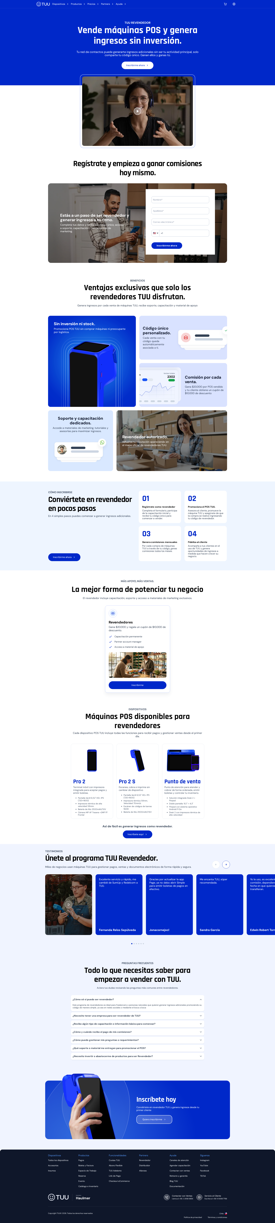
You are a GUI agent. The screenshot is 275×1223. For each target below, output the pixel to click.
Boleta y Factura (86, 1165)
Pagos (81, 1160)
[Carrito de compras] (225, 4)
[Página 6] (143, 943)
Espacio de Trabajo (87, 1170)
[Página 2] (134, 943)
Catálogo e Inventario (88, 1186)
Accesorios (53, 1165)
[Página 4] (138, 943)
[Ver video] (68, 904)
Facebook (204, 1170)
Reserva (82, 1176)
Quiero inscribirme (152, 1119)
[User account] (234, 4)
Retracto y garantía (179, 1176)
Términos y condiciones (217, 1217)
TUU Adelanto (115, 1170)
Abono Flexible (115, 1165)
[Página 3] (136, 943)
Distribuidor (144, 1165)
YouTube (204, 1165)
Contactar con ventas (180, 1170)
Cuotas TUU (114, 1160)
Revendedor (144, 1160)
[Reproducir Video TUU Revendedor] (137, 111)
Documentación (177, 1186)
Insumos (52, 1170)
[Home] (43, 4)
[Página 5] (141, 943)
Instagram (204, 1160)
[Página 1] (131, 943)
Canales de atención (179, 1160)
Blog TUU (174, 1181)
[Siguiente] (226, 864)
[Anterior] (216, 864)
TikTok (203, 1176)
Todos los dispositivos (58, 1160)
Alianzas (143, 1170)
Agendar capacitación (180, 1165)
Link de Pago (115, 1176)
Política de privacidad (193, 1217)
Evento (81, 1181)
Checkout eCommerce (119, 1181)
